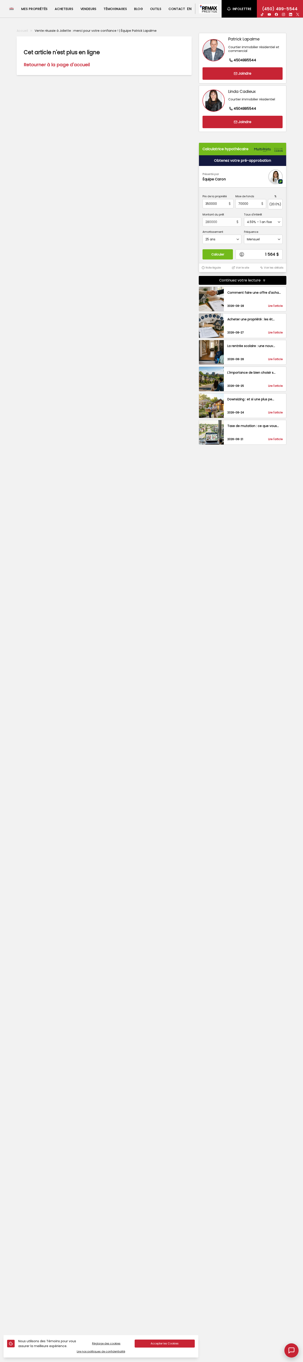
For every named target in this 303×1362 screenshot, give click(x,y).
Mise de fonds (244, 196)
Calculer (217, 254)
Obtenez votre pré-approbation (242, 160)
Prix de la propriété (215, 196)
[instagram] (283, 14)
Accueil (22, 30)
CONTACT (177, 9)
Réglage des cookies (106, 1343)
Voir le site (242, 267)
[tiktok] (262, 14)
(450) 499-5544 (280, 9)
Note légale (213, 267)
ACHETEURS (64, 9)
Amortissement (213, 232)
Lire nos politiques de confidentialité (101, 1351)
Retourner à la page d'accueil (57, 65)
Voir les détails (273, 267)
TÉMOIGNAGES (115, 9)
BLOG (138, 9)
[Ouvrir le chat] (291, 1350)
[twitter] (297, 14)
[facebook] (276, 14)
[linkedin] (290, 14)
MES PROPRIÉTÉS (34, 9)
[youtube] (269, 14)
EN (189, 8)
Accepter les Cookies (165, 1343)
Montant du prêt (213, 214)
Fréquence (251, 232)
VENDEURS (89, 9)
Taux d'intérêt (253, 214)
